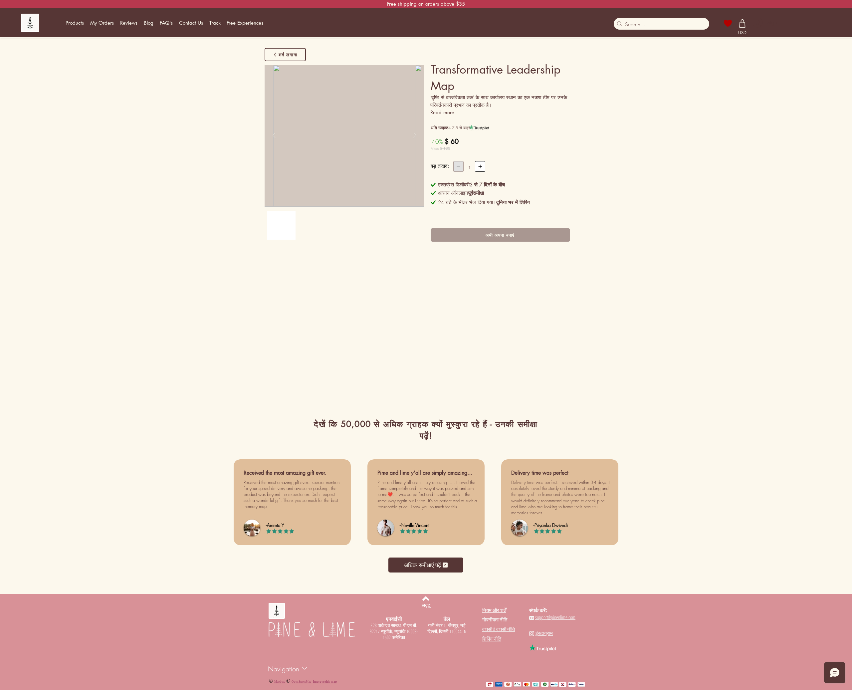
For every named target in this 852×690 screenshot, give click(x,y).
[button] (75, 23)
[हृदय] (728, 23)
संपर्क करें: (538, 610)
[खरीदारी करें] (742, 23)
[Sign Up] (757, 23)
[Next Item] (414, 135)
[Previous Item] (274, 135)
